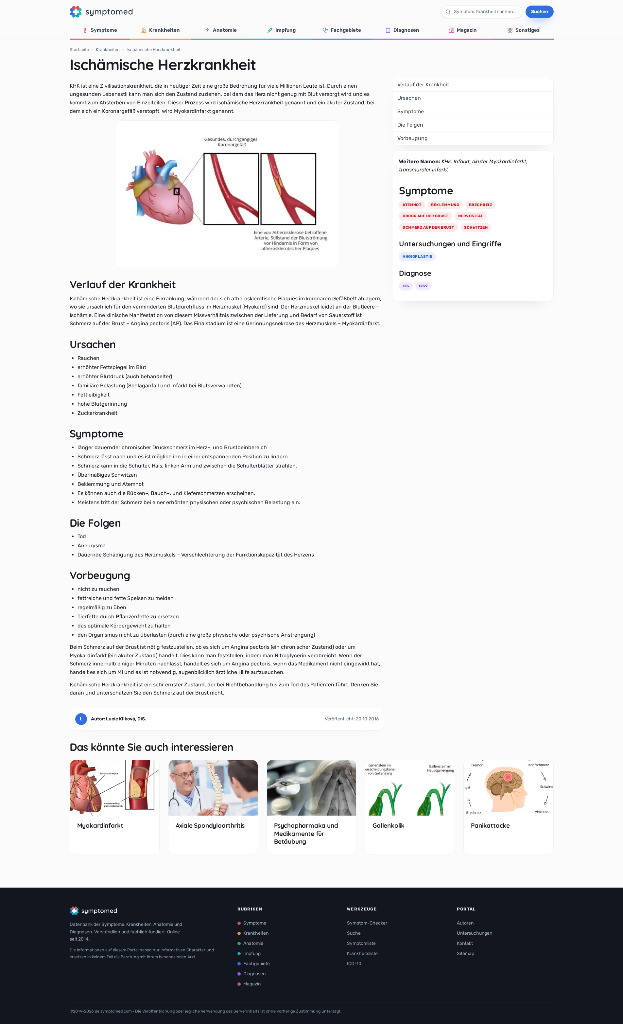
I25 (406, 286)
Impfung (285, 30)
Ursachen (409, 98)
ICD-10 (354, 963)
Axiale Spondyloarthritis (210, 825)
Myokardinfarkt (100, 825)
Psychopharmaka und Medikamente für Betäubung (306, 833)
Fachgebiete (346, 30)
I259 (423, 286)
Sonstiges (527, 30)
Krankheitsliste (362, 953)
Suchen (539, 11)
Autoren (465, 923)
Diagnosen (406, 30)
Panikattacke (490, 825)
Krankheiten (164, 30)
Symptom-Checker (367, 923)
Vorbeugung (412, 138)
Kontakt (465, 943)
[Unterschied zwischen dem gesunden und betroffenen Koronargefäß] (227, 194)
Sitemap (465, 953)
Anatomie (225, 30)
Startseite (79, 49)
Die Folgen (410, 125)
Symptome (104, 30)
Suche (354, 933)
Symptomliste (361, 943)
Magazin (467, 30)
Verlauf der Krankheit (423, 84)
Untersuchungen (474, 933)
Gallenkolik (388, 825)
